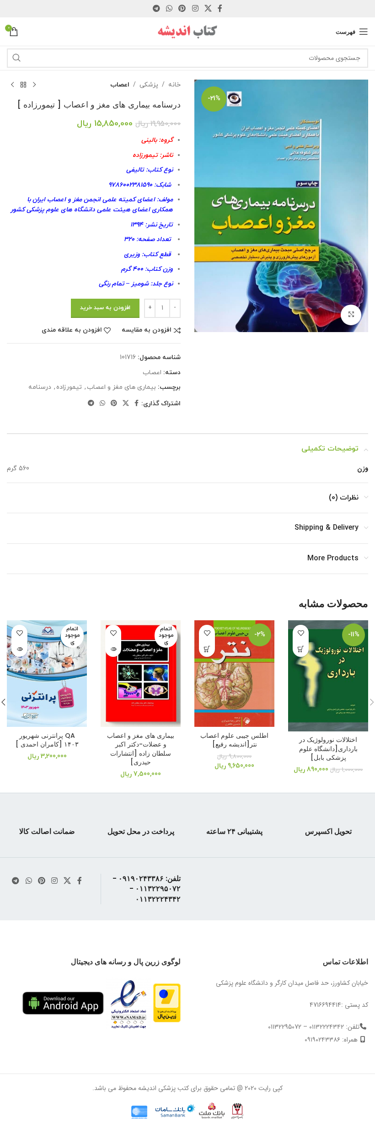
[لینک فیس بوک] (220, 8)
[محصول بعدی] (12, 85)
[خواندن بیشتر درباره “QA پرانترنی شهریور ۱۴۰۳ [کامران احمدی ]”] (19, 649)
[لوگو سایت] (187, 31)
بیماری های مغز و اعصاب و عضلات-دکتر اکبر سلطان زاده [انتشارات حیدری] (140, 749)
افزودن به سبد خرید (105, 308)
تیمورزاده (69, 387)
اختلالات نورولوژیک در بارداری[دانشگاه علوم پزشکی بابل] (328, 748)
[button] (301, 649)
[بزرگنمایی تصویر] (351, 315)
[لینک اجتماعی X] (207, 8)
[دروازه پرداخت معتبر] (167, 1003)
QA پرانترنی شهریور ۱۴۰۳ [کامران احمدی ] (47, 740)
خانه (174, 85)
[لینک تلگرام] (156, 8)
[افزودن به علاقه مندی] (301, 633)
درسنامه (39, 387)
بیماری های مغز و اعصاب (121, 387)
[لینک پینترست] (182, 8)
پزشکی (148, 85)
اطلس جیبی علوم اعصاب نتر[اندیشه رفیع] (234, 740)
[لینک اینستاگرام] (195, 8)
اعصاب (119, 85)
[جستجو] (16, 58)
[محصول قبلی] (34, 85)
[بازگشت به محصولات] (23, 85)
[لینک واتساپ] (169, 8)
